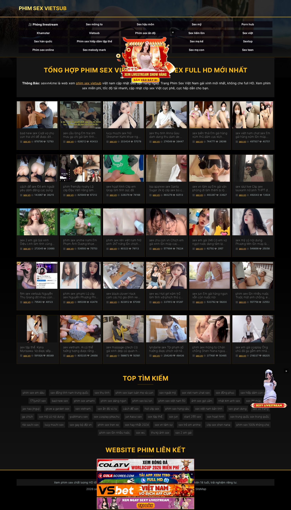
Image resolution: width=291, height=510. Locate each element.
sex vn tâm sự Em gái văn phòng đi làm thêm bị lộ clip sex (209, 188)
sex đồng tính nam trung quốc (69, 392)
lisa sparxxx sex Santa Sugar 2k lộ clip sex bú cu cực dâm (166, 188)
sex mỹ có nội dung (51, 416)
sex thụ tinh (102, 392)
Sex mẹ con (196, 49)
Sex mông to (94, 24)
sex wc (140, 432)
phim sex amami (84, 400)
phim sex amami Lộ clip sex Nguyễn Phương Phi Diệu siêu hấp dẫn (79, 295)
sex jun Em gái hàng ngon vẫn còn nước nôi (210, 295)
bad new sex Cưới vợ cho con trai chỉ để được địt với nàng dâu (37, 135)
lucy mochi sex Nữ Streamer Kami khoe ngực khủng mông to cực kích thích (123, 135)
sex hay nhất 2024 (137, 424)
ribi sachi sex (30, 424)
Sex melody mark (94, 49)
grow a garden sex (57, 408)
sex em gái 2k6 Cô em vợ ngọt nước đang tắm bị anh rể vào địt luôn (209, 242)
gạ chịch (27, 416)
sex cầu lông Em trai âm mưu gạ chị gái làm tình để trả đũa (79, 135)
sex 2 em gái (183, 432)
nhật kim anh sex (229, 400)
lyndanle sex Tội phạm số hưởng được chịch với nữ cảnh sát (166, 349)
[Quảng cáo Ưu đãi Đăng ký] (145, 478)
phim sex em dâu (33, 392)
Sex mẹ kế (196, 41)
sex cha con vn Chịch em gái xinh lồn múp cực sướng (166, 242)
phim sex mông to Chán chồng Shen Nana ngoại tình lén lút (208, 349)
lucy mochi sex (54, 424)
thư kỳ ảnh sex (160, 432)
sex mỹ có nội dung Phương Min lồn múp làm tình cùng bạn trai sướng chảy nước (252, 242)
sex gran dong (237, 408)
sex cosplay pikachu (106, 416)
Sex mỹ (197, 24)
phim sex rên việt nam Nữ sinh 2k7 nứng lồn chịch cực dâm (123, 242)
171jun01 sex (38, 400)
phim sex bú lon (142, 400)
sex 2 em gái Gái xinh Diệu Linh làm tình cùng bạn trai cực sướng (36, 242)
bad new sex (60, 400)
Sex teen (248, 49)
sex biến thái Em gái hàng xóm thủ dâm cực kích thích (209, 135)
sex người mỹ (167, 392)
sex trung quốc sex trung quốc (249, 416)
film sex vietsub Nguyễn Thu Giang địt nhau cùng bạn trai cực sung (37, 295)
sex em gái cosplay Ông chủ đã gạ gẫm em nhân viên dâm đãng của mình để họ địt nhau (252, 349)
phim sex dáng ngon (113, 400)
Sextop (248, 41)
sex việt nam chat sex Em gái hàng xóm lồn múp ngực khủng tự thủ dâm (253, 135)
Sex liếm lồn (196, 33)
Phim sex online (43, 49)
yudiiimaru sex (79, 416)
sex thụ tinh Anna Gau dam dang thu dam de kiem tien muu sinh (164, 135)
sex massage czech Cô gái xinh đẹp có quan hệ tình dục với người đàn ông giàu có (122, 349)
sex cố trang (260, 408)
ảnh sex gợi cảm (201, 400)
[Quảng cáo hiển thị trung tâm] (145, 59)
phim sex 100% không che (252, 424)
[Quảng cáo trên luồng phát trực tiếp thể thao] (145, 503)
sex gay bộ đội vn (81, 424)
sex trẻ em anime (190, 424)
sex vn (26, 141)
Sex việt (247, 33)
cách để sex (131, 408)
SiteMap (200, 489)
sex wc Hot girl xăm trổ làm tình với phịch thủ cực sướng (166, 295)
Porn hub (248, 24)
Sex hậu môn (145, 24)
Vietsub (94, 33)
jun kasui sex (134, 416)
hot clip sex (152, 408)
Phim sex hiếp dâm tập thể (94, 41)
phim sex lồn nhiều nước (114, 432)
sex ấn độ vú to (107, 408)
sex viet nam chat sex (196, 392)
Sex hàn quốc (43, 41)
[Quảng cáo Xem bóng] (145, 465)
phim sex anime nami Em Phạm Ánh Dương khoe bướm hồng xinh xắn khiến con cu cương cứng (80, 242)
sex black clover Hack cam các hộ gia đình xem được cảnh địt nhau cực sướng (123, 295)
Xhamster (43, 33)
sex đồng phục (225, 392)
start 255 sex (192, 416)
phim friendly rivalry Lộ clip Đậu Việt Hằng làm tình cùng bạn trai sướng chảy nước (79, 188)
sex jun (173, 416)
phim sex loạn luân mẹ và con (134, 392)
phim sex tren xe (108, 424)
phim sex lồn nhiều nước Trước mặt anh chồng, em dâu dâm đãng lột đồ (253, 295)
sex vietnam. (83, 408)
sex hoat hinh (215, 416)
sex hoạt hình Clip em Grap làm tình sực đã (121, 188)
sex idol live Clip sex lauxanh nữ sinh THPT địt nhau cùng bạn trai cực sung (252, 188)
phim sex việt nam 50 (171, 400)
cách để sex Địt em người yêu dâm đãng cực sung (37, 188)
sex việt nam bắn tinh (208, 408)
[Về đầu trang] (282, 505)
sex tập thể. (155, 416)
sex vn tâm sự (163, 424)
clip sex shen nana (218, 424)
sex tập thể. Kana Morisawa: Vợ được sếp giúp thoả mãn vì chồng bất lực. (36, 349)
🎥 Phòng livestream (43, 24)
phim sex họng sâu (177, 408)
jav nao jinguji (31, 408)
